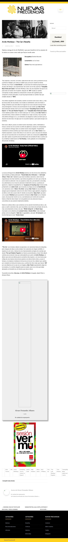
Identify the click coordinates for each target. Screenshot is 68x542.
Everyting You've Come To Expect (22, 472)
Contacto (47, 523)
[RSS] (42, 481)
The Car (48, 470)
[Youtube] (62, 540)
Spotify (34, 273)
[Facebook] (29, 481)
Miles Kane (38, 470)
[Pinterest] (36, 481)
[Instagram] (60, 540)
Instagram (48, 533)
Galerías (27, 530)
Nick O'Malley (43, 470)
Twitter (47, 530)
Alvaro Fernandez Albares (24, 410)
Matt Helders (33, 470)
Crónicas (27, 526)
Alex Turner (7, 470)
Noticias (7, 523)
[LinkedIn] (39, 481)
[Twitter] (32, 481)
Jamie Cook (28, 470)
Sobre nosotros (49, 526)
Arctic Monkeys (16, 470)
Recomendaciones (10, 526)
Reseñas (18, 46)
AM (11, 469)
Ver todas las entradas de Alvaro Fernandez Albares (25, 496)
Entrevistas (28, 533)
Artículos (7, 530)
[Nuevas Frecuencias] (25, 13)
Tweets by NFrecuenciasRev (58, 51)
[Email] (46, 481)
